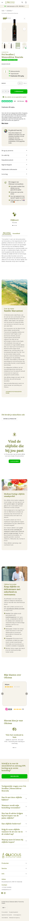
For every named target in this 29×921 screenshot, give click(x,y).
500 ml (20, 84)
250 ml (25, 84)
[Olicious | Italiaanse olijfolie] (10, 2)
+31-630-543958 (6, 887)
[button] (3, 2)
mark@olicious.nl (6, 889)
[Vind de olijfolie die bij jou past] (14, 448)
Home (3, 10)
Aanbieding (9, 10)
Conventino (5, 52)
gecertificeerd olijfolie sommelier (15, 608)
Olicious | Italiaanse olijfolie (11, 901)
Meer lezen (5, 123)
